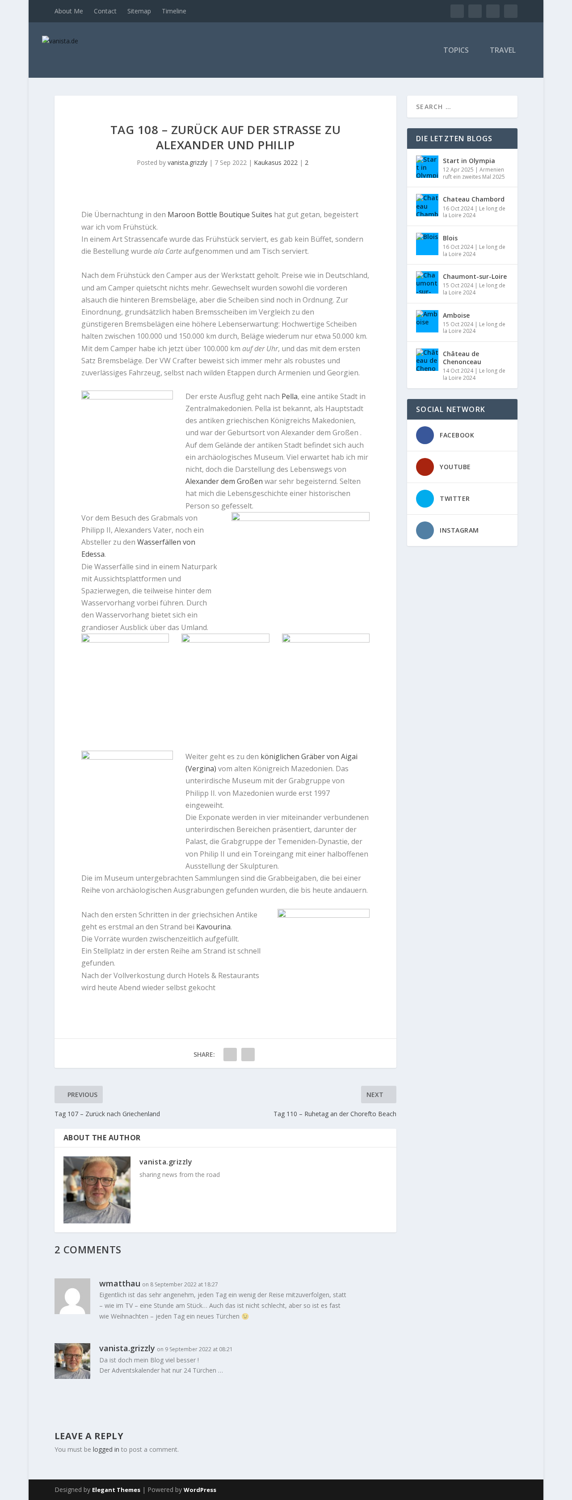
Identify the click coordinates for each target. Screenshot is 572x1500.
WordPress (200, 1490)
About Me (69, 11)
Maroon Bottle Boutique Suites (220, 214)
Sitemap (139, 11)
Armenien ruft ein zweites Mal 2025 (474, 173)
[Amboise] (427, 321)
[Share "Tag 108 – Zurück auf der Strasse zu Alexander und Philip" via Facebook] (230, 1054)
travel (503, 50)
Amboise (456, 315)
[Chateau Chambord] (427, 205)
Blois (450, 238)
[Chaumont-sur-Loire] (427, 282)
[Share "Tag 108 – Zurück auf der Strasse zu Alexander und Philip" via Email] (248, 1054)
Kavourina (213, 927)
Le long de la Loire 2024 (474, 212)
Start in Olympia (469, 160)
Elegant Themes (116, 1490)
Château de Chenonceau (462, 357)
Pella (290, 396)
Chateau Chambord (474, 199)
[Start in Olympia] (427, 166)
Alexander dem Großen (224, 481)
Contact (105, 11)
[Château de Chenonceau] (427, 360)
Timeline (174, 11)
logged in (106, 1449)
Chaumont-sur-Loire (475, 276)
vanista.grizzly (187, 162)
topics (456, 50)
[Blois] (427, 244)
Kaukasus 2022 (276, 162)
